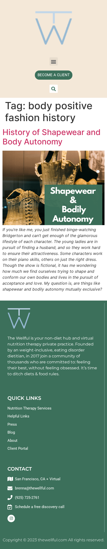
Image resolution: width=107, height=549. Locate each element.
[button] (54, 61)
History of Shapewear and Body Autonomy (51, 136)
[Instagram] (11, 518)
